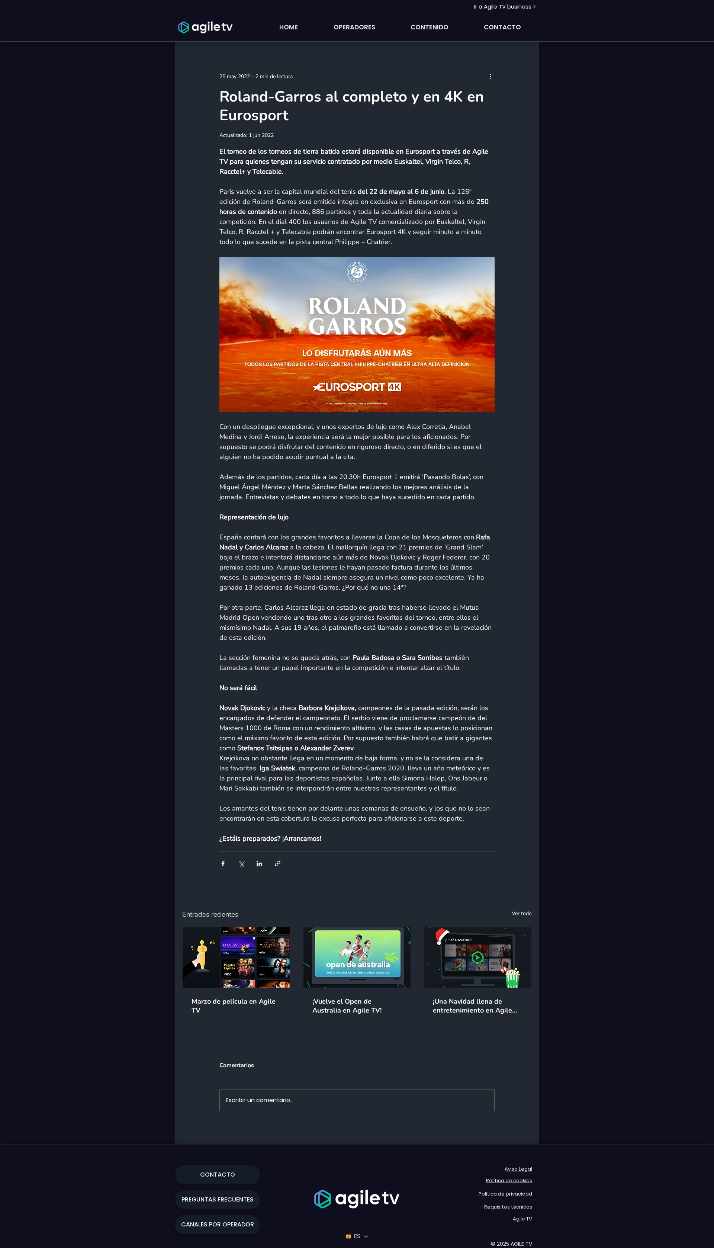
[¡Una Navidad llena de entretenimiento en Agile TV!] (477, 957)
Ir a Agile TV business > (505, 6)
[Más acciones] (490, 76)
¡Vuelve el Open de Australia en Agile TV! (347, 1006)
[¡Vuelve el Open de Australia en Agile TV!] (357, 957)
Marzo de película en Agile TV (234, 1006)
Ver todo (522, 913)
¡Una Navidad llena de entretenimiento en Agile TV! (472, 1006)
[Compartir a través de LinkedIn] (259, 863)
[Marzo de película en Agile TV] (236, 957)
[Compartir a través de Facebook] (222, 863)
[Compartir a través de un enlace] (277, 863)
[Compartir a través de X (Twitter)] (241, 863)
